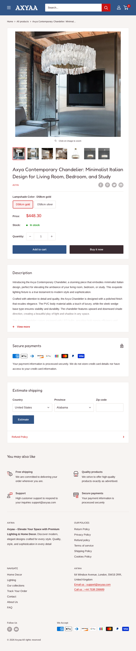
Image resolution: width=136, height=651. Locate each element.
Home (10, 21)
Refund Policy (20, 436)
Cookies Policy (83, 556)
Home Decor (14, 574)
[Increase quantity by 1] (51, 236)
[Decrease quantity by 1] (30, 236)
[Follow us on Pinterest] (9, 629)
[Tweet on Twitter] (114, 184)
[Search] (106, 7)
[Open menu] (9, 7)
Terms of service (84, 545)
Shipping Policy (83, 551)
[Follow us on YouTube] (16, 629)
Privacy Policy (82, 534)
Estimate (23, 419)
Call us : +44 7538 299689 (89, 589)
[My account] (119, 8)
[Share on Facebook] (100, 184)
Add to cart (39, 249)
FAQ (9, 607)
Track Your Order (17, 590)
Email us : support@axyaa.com (92, 584)
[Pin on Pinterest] (107, 184)
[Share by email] (120, 184)
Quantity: (18, 236)
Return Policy (82, 529)
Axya (16, 185)
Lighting (11, 580)
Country (18, 399)
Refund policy (82, 540)
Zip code (101, 399)
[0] (126, 7)
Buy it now (96, 249)
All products (23, 21)
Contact (11, 596)
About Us (12, 601)
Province (59, 399)
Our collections (15, 585)
